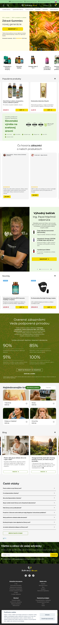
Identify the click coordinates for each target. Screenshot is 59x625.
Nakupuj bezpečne (16, 603)
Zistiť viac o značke (29, 373)
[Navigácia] (3, 5)
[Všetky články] (53, 432)
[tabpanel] (44, 236)
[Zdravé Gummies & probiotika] (33, 60)
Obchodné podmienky (16, 585)
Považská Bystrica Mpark (43, 602)
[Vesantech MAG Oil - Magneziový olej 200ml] (43, 90)
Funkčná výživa (29, 9)
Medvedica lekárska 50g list (12, 101)
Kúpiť (21, 110)
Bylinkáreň (37, 9)
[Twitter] (29, 575)
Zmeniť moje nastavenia (47, 618)
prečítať (14, 471)
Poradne (43, 583)
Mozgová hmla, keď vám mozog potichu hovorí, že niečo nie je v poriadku (15, 459)
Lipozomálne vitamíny (18, 9)
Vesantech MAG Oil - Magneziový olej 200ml (42, 101)
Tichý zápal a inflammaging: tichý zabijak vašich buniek (42, 458)
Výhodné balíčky (6, 9)
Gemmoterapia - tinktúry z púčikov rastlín (45, 68)
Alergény (43, 589)
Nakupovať (12, 29)
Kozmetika (45, 9)
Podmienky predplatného (16, 589)
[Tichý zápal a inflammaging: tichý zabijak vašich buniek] (43, 445)
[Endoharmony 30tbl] (43, 287)
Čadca (43, 605)
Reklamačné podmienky (16, 587)
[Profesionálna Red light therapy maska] (15, 287)
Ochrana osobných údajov (16, 590)
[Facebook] (33, 575)
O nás (16, 583)
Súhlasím (47, 614)
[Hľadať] (8, 5)
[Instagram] (26, 575)
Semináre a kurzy (43, 585)
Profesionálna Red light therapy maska (15, 298)
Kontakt (16, 592)
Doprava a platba (16, 600)
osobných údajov (19, 559)
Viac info (7, 196)
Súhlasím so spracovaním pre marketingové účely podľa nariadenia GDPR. (23, 559)
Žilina (43, 603)
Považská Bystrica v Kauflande (43, 600)
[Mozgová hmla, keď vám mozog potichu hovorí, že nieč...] (15, 445)
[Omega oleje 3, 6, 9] (19, 60)
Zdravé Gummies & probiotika (33, 68)
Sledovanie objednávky (43, 590)
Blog (43, 587)
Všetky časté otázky (15, 533)
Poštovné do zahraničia (16, 602)
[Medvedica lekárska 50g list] (15, 90)
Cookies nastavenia (16, 594)
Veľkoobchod (16, 605)
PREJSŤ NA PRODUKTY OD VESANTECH (29, 370)
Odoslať (53, 555)
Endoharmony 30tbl (37, 298)
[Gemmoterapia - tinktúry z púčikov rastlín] (45, 60)
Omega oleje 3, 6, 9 (19, 67)
